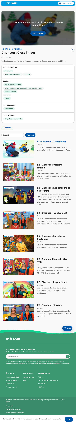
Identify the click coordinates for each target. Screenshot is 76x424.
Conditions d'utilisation (13, 409)
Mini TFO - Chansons (11, 49)
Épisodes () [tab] (7, 128)
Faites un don (12, 387)
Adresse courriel (12, 357)
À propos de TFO (12, 380)
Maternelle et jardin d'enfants (13, 74)
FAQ (28, 380)
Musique (7, 95)
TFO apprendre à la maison (47, 380)
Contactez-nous (28, 377)
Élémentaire (8, 71)
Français (7, 98)
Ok (69, 419)
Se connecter (66, 3)
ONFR (47, 387)
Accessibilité (10, 406)
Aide (68, 328)
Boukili (47, 383)
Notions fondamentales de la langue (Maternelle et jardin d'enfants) (23, 88)
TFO (47, 377)
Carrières (12, 383)
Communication (9, 108)
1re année (27, 74)
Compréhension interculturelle (13, 119)
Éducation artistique (10, 91)
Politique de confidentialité (15, 412)
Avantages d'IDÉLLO (12, 377)
